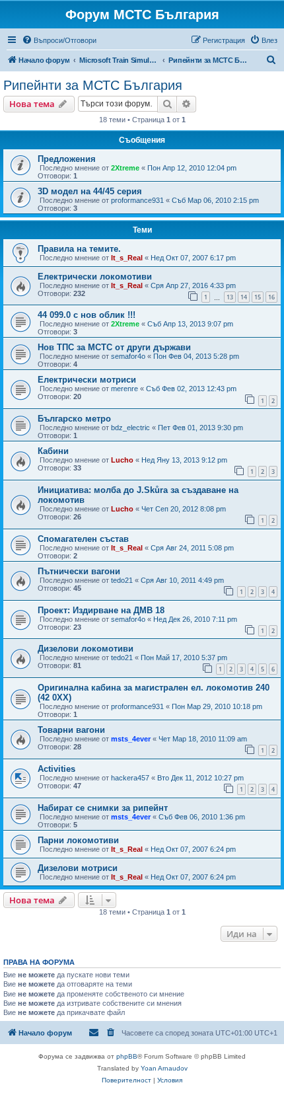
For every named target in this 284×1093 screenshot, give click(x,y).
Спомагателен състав (83, 539)
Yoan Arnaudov (164, 1068)
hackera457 (130, 778)
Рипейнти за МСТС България (92, 85)
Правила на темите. (79, 249)
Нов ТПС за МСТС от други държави (114, 347)
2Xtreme (125, 168)
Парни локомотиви (78, 840)
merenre (124, 389)
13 (230, 297)
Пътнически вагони (79, 571)
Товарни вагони (71, 730)
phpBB (126, 1056)
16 (271, 297)
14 (243, 297)
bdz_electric (130, 428)
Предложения (67, 159)
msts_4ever (131, 739)
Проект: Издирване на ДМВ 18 (101, 610)
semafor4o (128, 356)
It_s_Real (127, 258)
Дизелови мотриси (78, 868)
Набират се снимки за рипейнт (103, 808)
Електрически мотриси (87, 380)
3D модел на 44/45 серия (90, 191)
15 (257, 297)
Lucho (122, 460)
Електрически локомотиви (95, 277)
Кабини (53, 451)
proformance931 (137, 200)
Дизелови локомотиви (85, 649)
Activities (56, 769)
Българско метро (74, 419)
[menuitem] (59, 40)
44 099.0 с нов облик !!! (86, 315)
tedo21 (122, 580)
